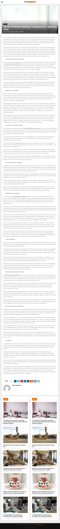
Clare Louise (7, 425)
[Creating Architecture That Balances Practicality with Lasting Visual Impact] (15, 505)
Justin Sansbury (8, 31)
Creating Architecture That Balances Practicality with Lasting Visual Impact (13, 515)
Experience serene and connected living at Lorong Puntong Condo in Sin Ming (14, 469)
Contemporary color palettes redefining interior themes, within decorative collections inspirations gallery (15, 422)
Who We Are (32, 527)
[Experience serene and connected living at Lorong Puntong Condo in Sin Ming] (15, 458)
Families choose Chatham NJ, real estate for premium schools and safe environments (14, 492)
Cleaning (5, 24)
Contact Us (26, 527)
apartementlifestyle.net (39, 524)
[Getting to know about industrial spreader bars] (15, 435)
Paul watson (7, 448)
